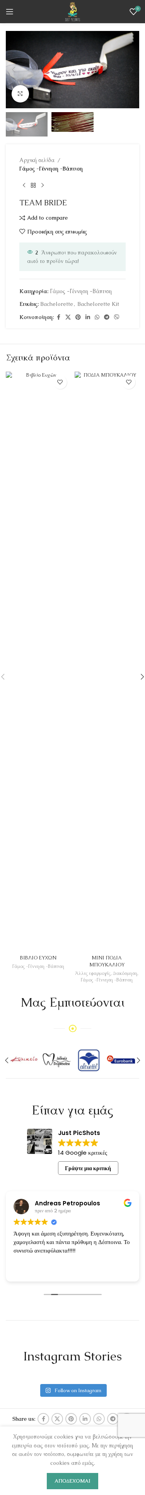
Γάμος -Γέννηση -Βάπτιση (51, 168)
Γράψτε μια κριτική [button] (88, 1168)
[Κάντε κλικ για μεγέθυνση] (20, 93)
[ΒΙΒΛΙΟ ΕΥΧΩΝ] (38, 662)
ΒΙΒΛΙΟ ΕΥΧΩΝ (38, 957)
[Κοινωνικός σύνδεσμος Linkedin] (87, 317)
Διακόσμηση (125, 973)
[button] (13, 69)
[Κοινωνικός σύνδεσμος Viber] (117, 317)
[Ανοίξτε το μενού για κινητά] (9, 11)
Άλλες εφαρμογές (93, 973)
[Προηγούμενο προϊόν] (24, 185)
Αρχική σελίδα (37, 160)
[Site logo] (72, 10)
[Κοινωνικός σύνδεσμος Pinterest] (78, 317)
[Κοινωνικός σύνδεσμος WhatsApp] (97, 317)
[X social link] (68, 317)
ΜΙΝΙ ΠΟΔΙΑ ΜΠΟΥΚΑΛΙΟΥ (107, 961)
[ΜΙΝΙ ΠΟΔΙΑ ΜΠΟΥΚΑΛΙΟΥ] (107, 662)
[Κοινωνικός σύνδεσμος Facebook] (58, 317)
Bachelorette (56, 303)
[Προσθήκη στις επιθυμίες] (60, 382)
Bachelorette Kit (98, 303)
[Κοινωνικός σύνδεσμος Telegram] (107, 317)
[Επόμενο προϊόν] (42, 185)
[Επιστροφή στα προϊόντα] (33, 185)
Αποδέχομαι (72, 1481)
